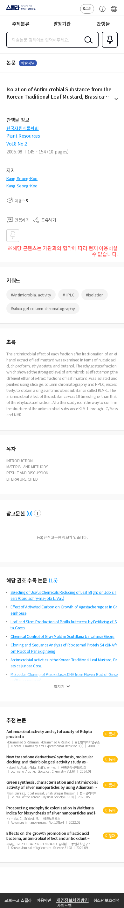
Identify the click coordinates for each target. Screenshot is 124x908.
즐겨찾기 (108, 47)
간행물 (103, 23)
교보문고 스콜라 (18, 900)
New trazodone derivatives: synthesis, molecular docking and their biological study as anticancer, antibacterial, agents (49, 759)
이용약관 (44, 900)
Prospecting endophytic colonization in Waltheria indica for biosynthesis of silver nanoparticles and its (52, 810)
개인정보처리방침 (72, 900)
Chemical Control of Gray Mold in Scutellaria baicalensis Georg (62, 636)
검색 (87, 44)
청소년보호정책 (106, 900)
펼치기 (116, 101)
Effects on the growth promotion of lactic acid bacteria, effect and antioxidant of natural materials (47, 836)
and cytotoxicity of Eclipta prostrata (49, 734)
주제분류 (21, 23)
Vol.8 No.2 (16, 143)
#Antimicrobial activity (31, 295)
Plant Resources (23, 136)
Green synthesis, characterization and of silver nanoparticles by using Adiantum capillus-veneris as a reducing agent (52, 785)
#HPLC (69, 295)
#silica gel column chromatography (43, 308)
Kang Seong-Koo (22, 178)
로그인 (87, 8)
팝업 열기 (37, 513)
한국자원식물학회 (22, 128)
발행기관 (62, 23)
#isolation (94, 295)
